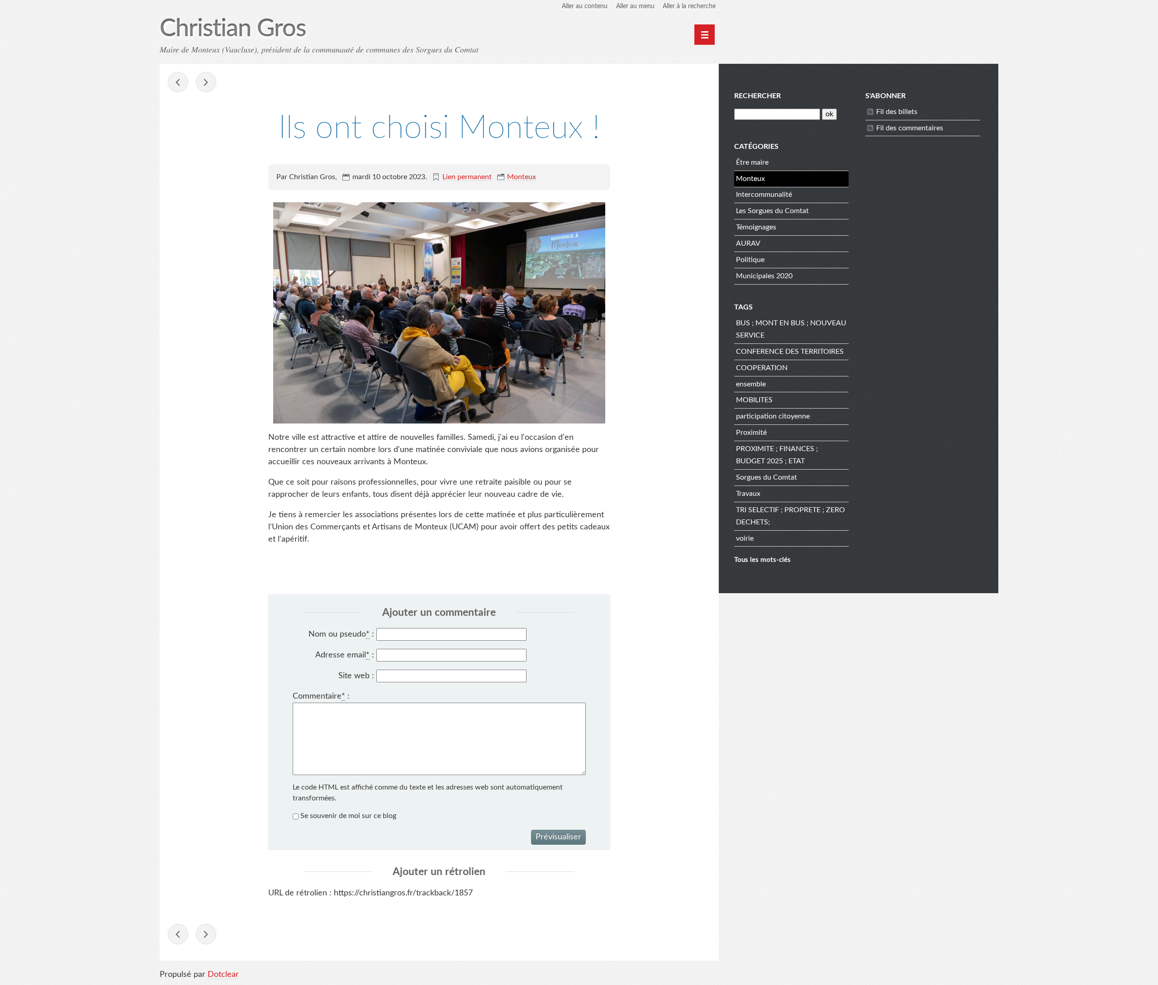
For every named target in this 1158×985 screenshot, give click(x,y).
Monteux (521, 177)
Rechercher (757, 96)
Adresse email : (344, 655)
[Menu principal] (704, 34)
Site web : (356, 676)
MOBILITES (754, 400)
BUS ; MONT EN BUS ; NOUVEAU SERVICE (791, 329)
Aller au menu (635, 6)
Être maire (752, 162)
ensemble (751, 384)
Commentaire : (321, 696)
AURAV (748, 243)
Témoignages (756, 227)
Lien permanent (467, 177)
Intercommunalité (764, 194)
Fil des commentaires (909, 128)
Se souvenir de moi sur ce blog (348, 815)
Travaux (748, 493)
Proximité (751, 432)
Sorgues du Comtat (766, 477)
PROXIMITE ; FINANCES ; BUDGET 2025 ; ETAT (777, 455)
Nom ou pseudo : (341, 634)
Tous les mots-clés (762, 560)
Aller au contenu (584, 6)
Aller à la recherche (689, 6)
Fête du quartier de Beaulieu (206, 82)
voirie (745, 538)
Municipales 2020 (764, 276)
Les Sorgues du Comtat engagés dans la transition (178, 82)
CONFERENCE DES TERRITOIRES (790, 351)
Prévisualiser (558, 837)
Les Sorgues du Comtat (772, 210)
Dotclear (223, 975)
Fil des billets (896, 111)
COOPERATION (762, 367)
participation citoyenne (773, 416)
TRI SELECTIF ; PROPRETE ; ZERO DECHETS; (790, 516)
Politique (750, 259)
